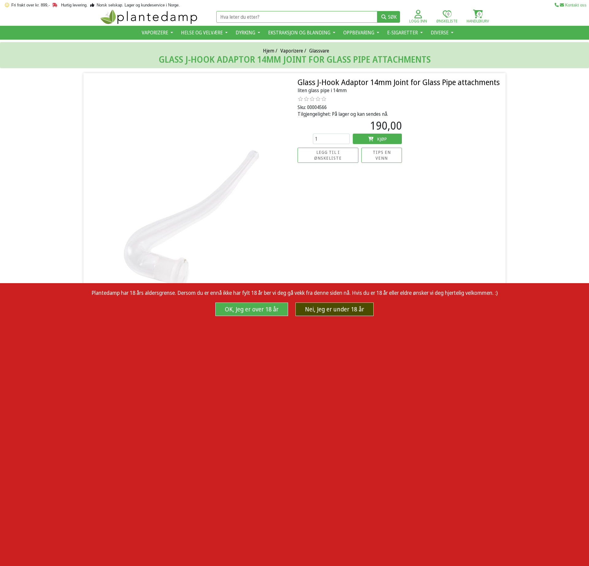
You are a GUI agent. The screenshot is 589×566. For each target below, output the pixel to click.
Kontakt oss (575, 5)
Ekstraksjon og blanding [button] (300, 32)
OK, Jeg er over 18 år (252, 309)
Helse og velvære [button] (202, 32)
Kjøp (382, 139)
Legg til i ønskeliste (328, 155)
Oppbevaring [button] (359, 32)
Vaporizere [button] (155, 32)
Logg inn (418, 21)
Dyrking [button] (246, 32)
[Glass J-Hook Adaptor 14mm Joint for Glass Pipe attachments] (190, 219)
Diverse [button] (440, 32)
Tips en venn (382, 155)
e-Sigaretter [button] (403, 32)
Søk (392, 17)
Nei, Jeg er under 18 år (334, 309)
